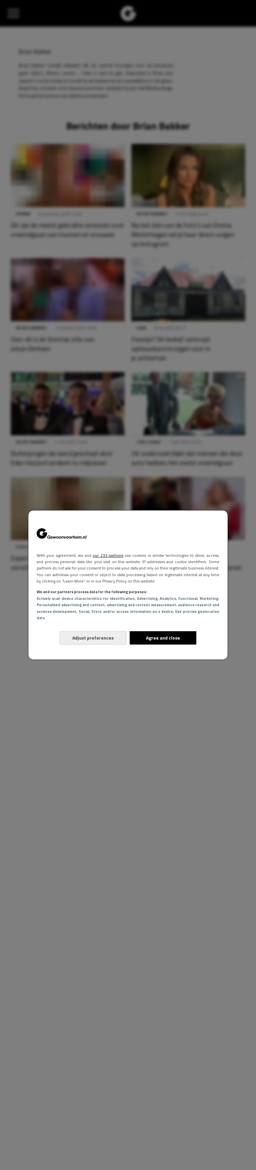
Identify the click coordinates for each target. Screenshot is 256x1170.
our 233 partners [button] (108, 555)
